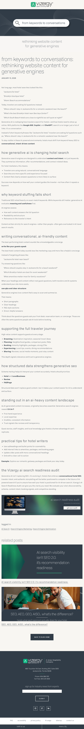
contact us (70, 720)
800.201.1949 (45, 679)
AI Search (6, 529)
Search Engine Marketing (21, 529)
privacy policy (36, 720)
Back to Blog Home (42, 637)
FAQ (11, 720)
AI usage (48, 720)
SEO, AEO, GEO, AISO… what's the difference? (25, 624)
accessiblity (22, 720)
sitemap (59, 720)
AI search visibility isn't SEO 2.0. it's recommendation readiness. (35, 582)
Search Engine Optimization (44, 529)
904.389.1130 (44, 676)
